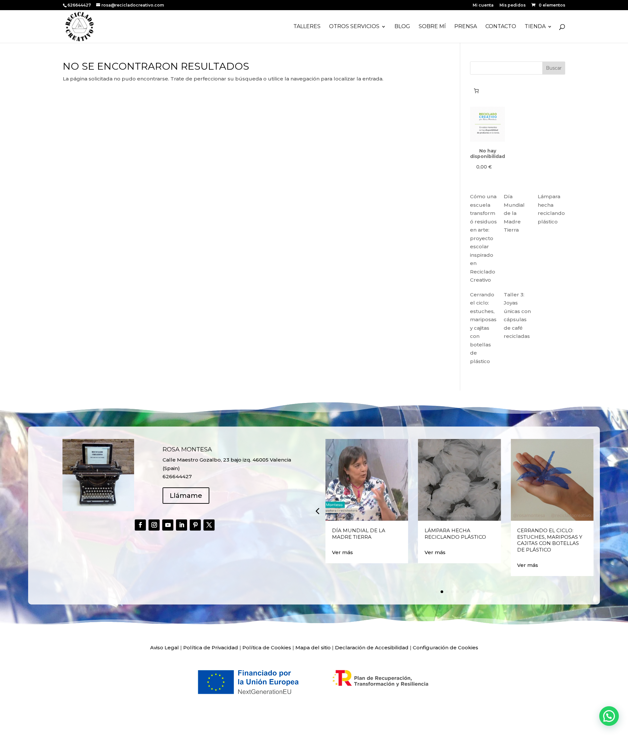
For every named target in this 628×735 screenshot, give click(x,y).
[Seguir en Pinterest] (195, 525)
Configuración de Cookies (445, 647)
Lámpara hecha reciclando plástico (455, 533)
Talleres (307, 26)
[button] (317, 510)
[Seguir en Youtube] (167, 525)
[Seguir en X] (209, 525)
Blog (402, 26)
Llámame (186, 495)
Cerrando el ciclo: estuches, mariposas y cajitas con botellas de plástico (483, 327)
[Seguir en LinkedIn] (181, 525)
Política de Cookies (266, 647)
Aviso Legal (164, 647)
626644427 (79, 5)
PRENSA (465, 26)
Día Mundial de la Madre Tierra (514, 213)
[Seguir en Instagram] (154, 525)
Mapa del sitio (313, 647)
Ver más (342, 552)
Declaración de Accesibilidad (372, 647)
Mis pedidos (512, 5)
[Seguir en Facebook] (140, 525)
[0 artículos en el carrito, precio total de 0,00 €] (476, 90)
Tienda (535, 26)
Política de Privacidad (210, 647)
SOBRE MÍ (432, 26)
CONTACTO (500, 26)
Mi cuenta (483, 5)
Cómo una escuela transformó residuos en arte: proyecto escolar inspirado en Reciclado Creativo (483, 238)
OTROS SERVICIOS (354, 26)
